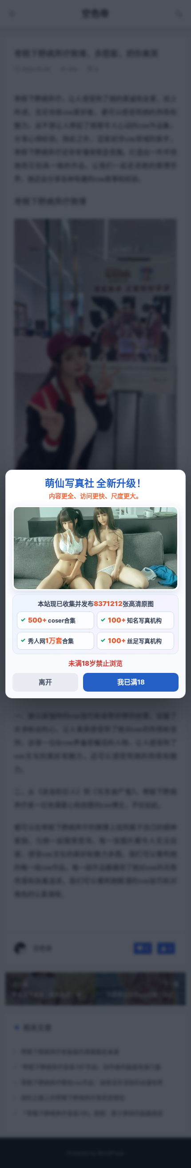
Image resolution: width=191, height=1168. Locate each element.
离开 (45, 682)
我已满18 (131, 682)
